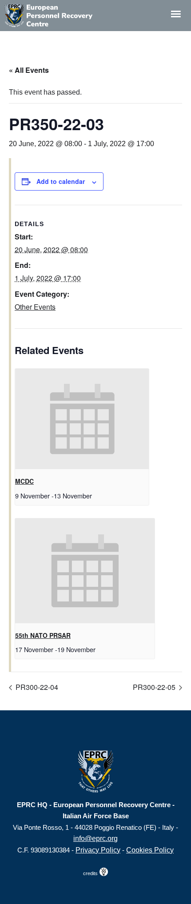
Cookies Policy (150, 850)
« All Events (29, 70)
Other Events (35, 307)
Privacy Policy (98, 850)
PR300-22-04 (36, 687)
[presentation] (82, 419)
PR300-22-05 (155, 687)
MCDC (24, 481)
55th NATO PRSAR (43, 635)
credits (91, 873)
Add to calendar (60, 181)
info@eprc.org (95, 838)
